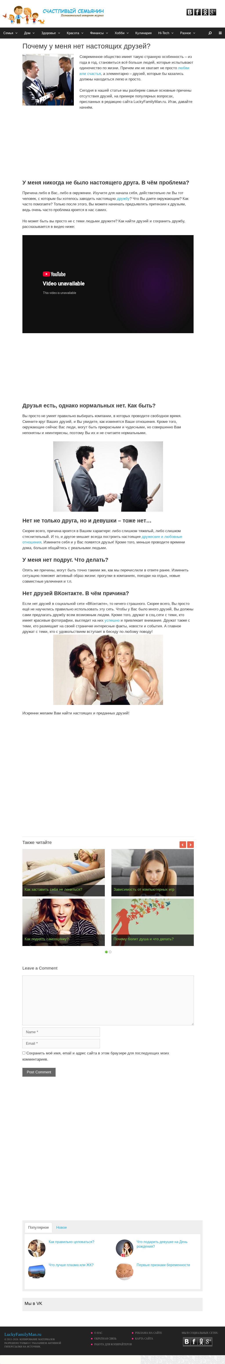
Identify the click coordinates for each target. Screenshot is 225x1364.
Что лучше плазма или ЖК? (71, 1265)
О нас (98, 1332)
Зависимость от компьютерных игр (144, 889)
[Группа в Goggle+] (213, 14)
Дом (27, 33)
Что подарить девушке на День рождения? (162, 1244)
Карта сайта (144, 1338)
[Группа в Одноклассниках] (205, 14)
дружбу (123, 199)
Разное (185, 33)
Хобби (119, 33)
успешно (112, 620)
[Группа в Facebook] (197, 14)
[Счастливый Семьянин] (53, 13)
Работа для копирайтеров (113, 1344)
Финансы (97, 33)
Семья (8, 33)
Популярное (38, 1227)
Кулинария (143, 33)
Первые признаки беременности (163, 1265)
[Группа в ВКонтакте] (190, 14)
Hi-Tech (163, 33)
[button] (17, 33)
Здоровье (48, 33)
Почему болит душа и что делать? (144, 939)
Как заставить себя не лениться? (53, 889)
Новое (61, 1227)
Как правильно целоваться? (71, 1242)
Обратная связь (105, 1338)
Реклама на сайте (148, 1332)
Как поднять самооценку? (47, 939)
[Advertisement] (59, 147)
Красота (73, 33)
